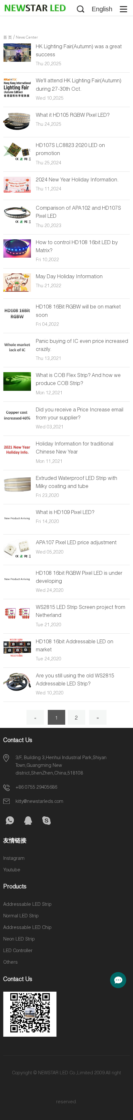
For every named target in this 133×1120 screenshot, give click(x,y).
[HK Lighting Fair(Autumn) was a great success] (17, 61)
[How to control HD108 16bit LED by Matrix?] (17, 256)
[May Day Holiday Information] (17, 291)
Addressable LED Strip (27, 905)
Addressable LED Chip (27, 928)
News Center (27, 38)
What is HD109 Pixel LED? (65, 513)
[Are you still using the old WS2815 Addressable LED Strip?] (17, 690)
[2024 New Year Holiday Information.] (17, 192)
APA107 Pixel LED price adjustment (76, 543)
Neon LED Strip (19, 939)
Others (10, 962)
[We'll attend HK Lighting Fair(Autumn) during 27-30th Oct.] (17, 96)
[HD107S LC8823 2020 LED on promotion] (17, 160)
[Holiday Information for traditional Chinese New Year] (17, 457)
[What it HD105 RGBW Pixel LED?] (17, 129)
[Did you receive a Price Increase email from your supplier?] (17, 424)
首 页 (7, 38)
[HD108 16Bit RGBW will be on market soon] (17, 321)
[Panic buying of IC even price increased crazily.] (17, 354)
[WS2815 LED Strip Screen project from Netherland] (17, 621)
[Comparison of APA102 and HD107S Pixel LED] (17, 222)
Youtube (11, 870)
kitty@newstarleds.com (39, 802)
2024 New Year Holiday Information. (77, 180)
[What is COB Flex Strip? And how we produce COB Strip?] (17, 390)
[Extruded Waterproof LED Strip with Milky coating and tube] (17, 492)
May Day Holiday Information (69, 277)
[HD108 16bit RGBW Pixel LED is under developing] (17, 587)
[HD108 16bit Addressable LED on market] (17, 656)
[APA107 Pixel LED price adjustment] (17, 557)
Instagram (14, 859)
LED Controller (18, 951)
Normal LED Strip (21, 916)
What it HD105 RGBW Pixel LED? (72, 115)
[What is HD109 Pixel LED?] (17, 526)
